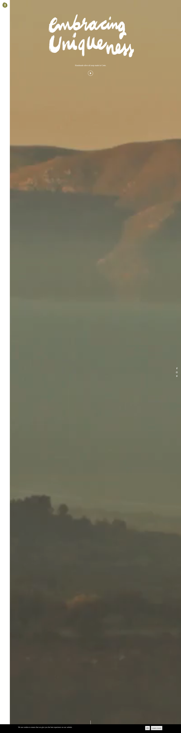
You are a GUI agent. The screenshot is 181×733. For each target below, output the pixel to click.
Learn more (156, 728)
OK (147, 728)
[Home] (4, 5)
